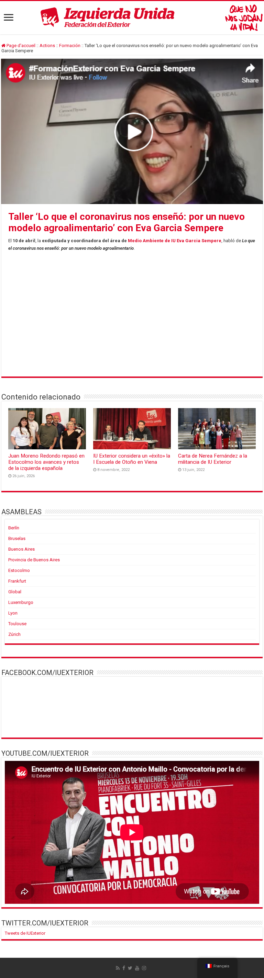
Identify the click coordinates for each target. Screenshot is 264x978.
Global (14, 591)
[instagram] (144, 968)
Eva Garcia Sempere (199, 240)
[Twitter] (130, 968)
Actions (47, 45)
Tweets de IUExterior (25, 933)
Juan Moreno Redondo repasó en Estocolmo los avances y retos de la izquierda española (46, 462)
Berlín (13, 527)
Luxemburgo (20, 602)
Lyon (13, 613)
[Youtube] (137, 968)
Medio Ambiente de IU (152, 240)
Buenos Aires (21, 549)
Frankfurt (17, 581)
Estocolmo (19, 570)
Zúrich (14, 634)
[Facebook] (124, 968)
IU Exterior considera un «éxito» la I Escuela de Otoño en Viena (131, 459)
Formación (69, 45)
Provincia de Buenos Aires (34, 559)
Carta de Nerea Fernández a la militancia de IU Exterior (212, 459)
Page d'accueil (20, 45)
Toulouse (17, 623)
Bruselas (16, 538)
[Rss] (117, 968)
